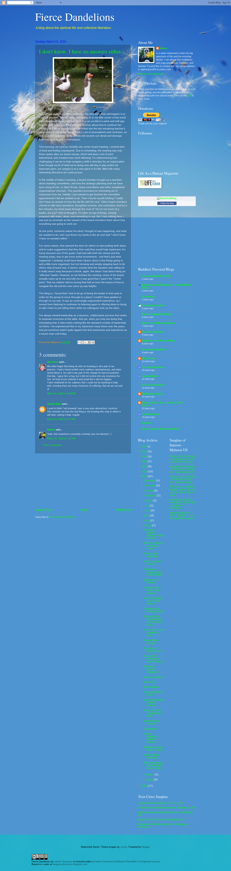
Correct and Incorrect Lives (153, 649)
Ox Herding (148, 296)
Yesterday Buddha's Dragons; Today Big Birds (153, 533)
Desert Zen (149, 682)
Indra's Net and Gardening (152, 756)
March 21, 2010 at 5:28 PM (61, 393)
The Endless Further (153, 305)
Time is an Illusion (153, 677)
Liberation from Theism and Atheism (151, 590)
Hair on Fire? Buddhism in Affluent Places (153, 659)
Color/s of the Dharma (151, 581)
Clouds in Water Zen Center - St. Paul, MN (160, 803)
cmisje (123, 847)
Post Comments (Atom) (62, 517)
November (150, 485)
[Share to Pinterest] (93, 342)
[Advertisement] (83, 480)
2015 (145, 451)
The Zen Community (153, 385)
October (149, 490)
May (147, 515)
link (189, 95)
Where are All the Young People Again (153, 713)
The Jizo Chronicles (153, 367)
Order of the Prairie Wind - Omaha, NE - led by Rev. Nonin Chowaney (182, 479)
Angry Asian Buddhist (154, 349)
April (147, 520)
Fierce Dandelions (74, 16)
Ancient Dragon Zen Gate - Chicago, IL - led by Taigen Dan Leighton (182, 515)
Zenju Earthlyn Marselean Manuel (160, 429)
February (149, 774)
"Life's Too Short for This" (152, 562)
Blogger (145, 847)
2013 (145, 461)
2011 (145, 471)
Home (83, 510)
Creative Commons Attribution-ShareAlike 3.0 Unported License (126, 861)
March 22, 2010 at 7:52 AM (61, 438)
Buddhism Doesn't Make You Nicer (153, 748)
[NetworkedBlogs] (167, 198)
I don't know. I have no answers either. (80, 51)
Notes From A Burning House (158, 323)
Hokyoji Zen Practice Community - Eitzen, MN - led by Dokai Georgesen (182, 503)
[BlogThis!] (82, 342)
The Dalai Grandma (152, 331)
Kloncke (146, 423)
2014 (145, 456)
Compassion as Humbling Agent (153, 610)
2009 (145, 786)
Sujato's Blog (149, 376)
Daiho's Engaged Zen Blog (157, 314)
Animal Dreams (152, 687)
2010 (145, 476)
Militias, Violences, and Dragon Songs (154, 546)
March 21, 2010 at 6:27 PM (61, 419)
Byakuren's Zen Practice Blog (158, 340)
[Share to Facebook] (89, 342)
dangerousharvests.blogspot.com (70, 864)
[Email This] (79, 342)
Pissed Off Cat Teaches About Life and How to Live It (153, 620)
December (150, 480)
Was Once (52, 362)
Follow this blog (167, 203)
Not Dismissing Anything (152, 722)
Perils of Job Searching (150, 555)
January (149, 779)
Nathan (51, 429)
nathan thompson (63, 861)
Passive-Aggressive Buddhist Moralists (151, 737)
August (149, 500)
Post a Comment (52, 445)
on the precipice (151, 414)
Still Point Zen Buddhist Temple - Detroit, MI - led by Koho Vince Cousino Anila (183, 490)
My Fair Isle (148, 358)
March (148, 525)
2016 (145, 446)
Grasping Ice (150, 728)
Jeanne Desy (54, 403)
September (151, 495)
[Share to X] (86, 342)
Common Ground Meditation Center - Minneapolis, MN (166, 807)
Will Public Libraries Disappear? (151, 669)
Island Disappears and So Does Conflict (153, 601)
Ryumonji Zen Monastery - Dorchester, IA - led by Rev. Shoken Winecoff (183, 469)
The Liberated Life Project (156, 276)
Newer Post (43, 510)
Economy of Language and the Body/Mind (153, 572)
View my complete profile (151, 73)
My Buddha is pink (152, 393)
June (147, 510)
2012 (145, 466)
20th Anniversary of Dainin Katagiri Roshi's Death (154, 765)
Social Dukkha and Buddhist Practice (154, 702)
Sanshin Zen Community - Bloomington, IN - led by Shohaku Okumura (182, 459)
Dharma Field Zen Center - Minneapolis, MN (161, 819)
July (147, 505)
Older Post (123, 510)
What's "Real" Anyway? (151, 641)
